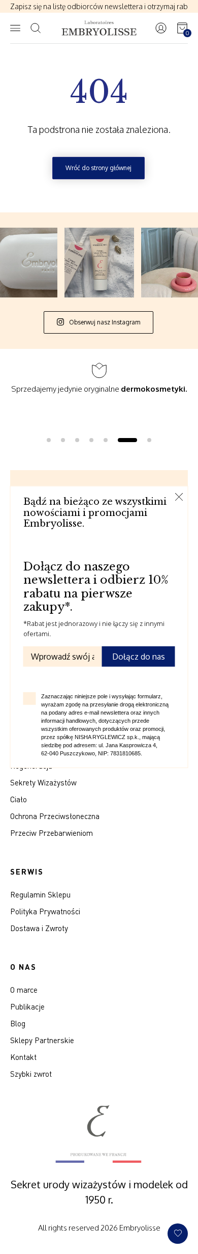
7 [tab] (149, 440)
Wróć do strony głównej (98, 168)
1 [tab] (49, 440)
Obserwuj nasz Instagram (104, 322)
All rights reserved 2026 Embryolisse (99, 1228)
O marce (24, 990)
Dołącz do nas (138, 656)
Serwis (27, 871)
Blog (17, 1023)
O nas (23, 967)
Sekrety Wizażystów (43, 782)
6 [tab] (127, 440)
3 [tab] (77, 440)
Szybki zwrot (31, 1074)
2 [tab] (63, 440)
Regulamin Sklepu (40, 894)
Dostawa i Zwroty (39, 928)
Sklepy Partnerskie (42, 1040)
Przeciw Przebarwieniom (51, 833)
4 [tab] (91, 440)
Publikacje (27, 1006)
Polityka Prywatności (45, 911)
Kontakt (23, 1057)
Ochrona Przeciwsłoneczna (55, 816)
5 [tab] (106, 440)
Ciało (18, 799)
